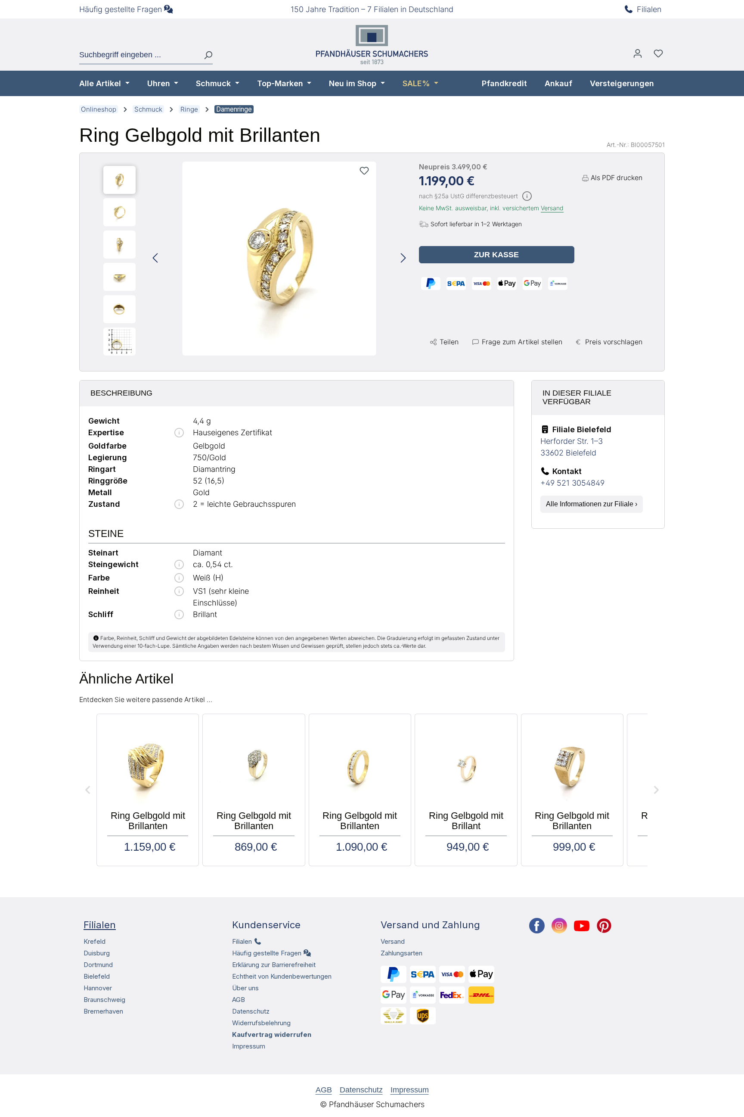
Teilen (449, 341)
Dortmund (98, 965)
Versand (552, 208)
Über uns (245, 988)
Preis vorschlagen (613, 341)
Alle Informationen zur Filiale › (591, 504)
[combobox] (138, 55)
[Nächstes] (403, 258)
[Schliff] (179, 615)
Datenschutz (251, 1011)
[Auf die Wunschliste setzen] (364, 170)
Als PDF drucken (616, 178)
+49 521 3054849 (572, 482)
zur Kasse (496, 254)
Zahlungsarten (401, 953)
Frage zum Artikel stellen (522, 341)
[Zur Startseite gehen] (372, 44)
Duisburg (97, 953)
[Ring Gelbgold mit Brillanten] (279, 259)
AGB (238, 999)
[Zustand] (179, 505)
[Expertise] (179, 433)
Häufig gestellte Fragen (120, 9)
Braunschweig (104, 999)
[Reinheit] (179, 592)
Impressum (248, 1046)
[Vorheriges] (155, 258)
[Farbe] (179, 578)
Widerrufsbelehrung (261, 1023)
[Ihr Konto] (637, 55)
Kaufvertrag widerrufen (271, 1034)
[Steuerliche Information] (527, 196)
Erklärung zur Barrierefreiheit (274, 965)
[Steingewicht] (179, 565)
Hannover (98, 988)
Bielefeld (97, 976)
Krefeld (94, 941)
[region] (254, 259)
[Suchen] (205, 55)
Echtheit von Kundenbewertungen (282, 976)
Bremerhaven (103, 1011)
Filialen (649, 9)
